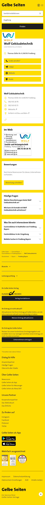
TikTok (4, 426)
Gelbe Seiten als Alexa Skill (11, 388)
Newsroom (6, 379)
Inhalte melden (37, 480)
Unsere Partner (9, 395)
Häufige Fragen (7, 365)
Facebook (5, 420)
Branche (5, 266)
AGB (26, 480)
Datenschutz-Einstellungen (12, 480)
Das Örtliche (6, 406)
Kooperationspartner (10, 400)
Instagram (5, 417)
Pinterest (5, 423)
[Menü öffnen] (42, 5)
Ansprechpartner (8, 362)
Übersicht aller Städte (10, 368)
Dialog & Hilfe (8, 357)
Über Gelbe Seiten (10, 374)
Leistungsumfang (8, 276)
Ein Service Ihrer (10, 496)
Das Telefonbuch (8, 403)
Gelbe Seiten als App (9, 382)
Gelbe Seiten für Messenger (12, 385)
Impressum (6, 476)
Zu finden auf (8, 412)
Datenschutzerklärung (21, 476)
